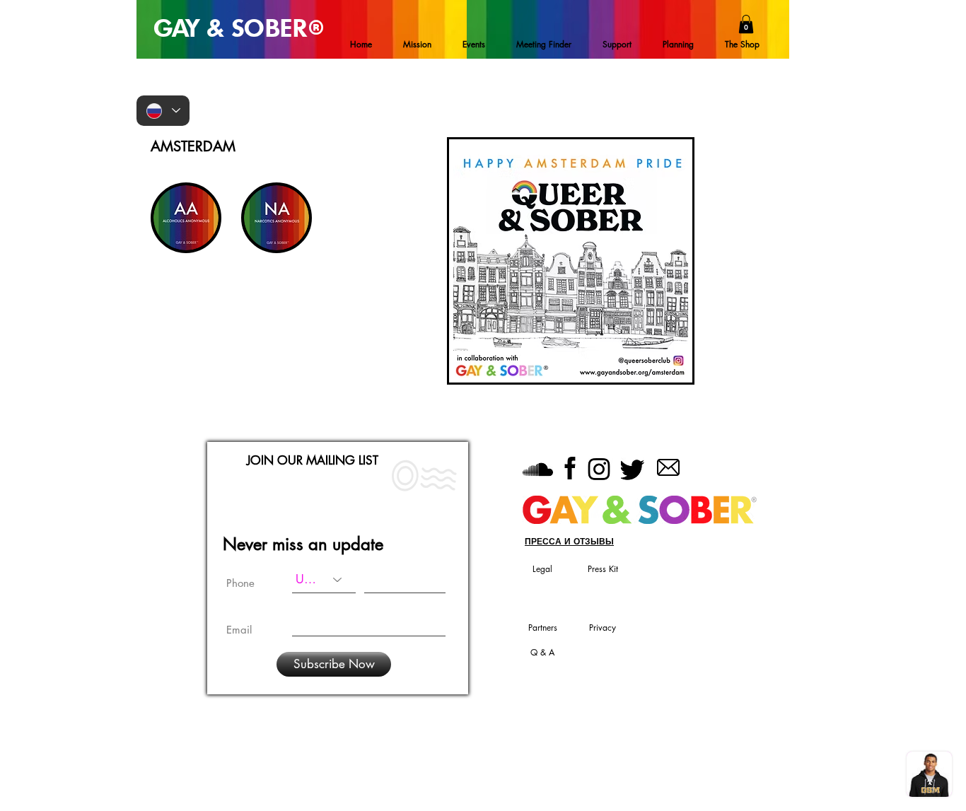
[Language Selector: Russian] (163, 110)
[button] (746, 24)
